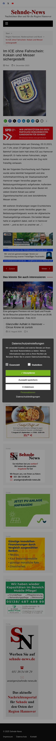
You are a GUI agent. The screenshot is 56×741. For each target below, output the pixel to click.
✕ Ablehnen (28, 387)
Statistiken (37, 365)
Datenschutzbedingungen (28, 397)
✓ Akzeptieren (28, 373)
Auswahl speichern (28, 380)
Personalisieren (28, 392)
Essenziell (15, 365)
